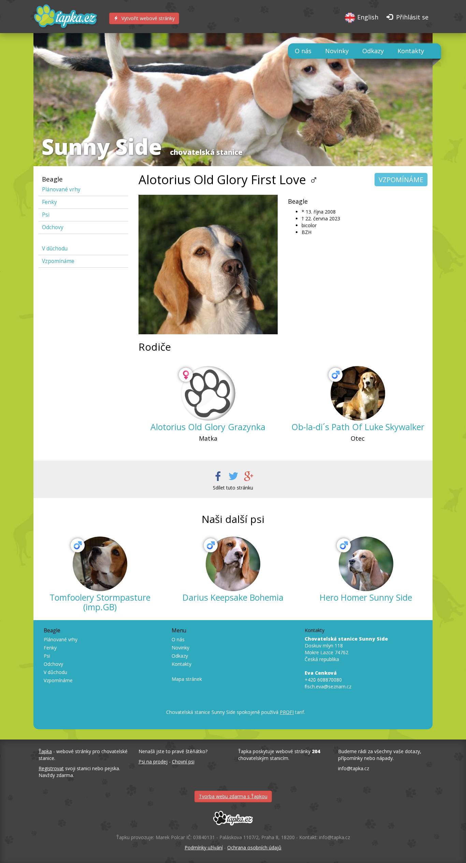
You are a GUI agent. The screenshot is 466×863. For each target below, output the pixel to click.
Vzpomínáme (58, 261)
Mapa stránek (187, 679)
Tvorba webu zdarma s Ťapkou (233, 796)
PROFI (287, 712)
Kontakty (410, 51)
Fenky (49, 202)
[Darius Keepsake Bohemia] (233, 564)
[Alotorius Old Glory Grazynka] (208, 393)
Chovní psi (183, 761)
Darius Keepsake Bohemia (233, 597)
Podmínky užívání (204, 847)
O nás (303, 51)
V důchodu (55, 248)
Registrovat (51, 768)
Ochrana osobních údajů (254, 847)
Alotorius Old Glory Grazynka (207, 427)
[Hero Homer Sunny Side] (366, 564)
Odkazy (373, 51)
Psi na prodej (153, 761)
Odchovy (52, 227)
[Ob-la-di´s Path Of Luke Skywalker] (358, 393)
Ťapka (45, 751)
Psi (45, 214)
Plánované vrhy (61, 189)
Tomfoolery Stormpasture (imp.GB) (99, 602)
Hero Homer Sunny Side (366, 597)
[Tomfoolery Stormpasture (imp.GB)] (100, 564)
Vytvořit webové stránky (147, 18)
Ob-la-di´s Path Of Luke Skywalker (357, 427)
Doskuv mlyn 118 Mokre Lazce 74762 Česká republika (346, 648)
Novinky (337, 51)
